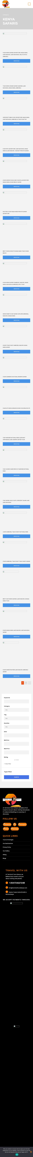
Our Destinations (8, 843)
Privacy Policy (7, 847)
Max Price (7, 748)
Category (7, 706)
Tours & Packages (8, 840)
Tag (5, 714)
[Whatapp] (15, 828)
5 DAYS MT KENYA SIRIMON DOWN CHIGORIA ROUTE (16, 408)
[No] (31, 1152)
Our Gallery (6, 851)
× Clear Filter (7, 764)
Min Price (6, 740)
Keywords (7, 697)
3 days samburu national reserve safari (15, 376)
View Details (16, 61)
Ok (17, 1154)
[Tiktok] (6, 828)
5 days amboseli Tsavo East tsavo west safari (16, 561)
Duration (6, 723)
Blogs (4, 858)
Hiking (4, 854)
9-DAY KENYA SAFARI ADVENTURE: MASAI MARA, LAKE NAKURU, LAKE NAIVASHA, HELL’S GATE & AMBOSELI (15, 54)
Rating (6, 757)
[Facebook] (8, 824)
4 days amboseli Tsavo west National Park (15, 531)
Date (5, 731)
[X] (15, 824)
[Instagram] (23, 824)
